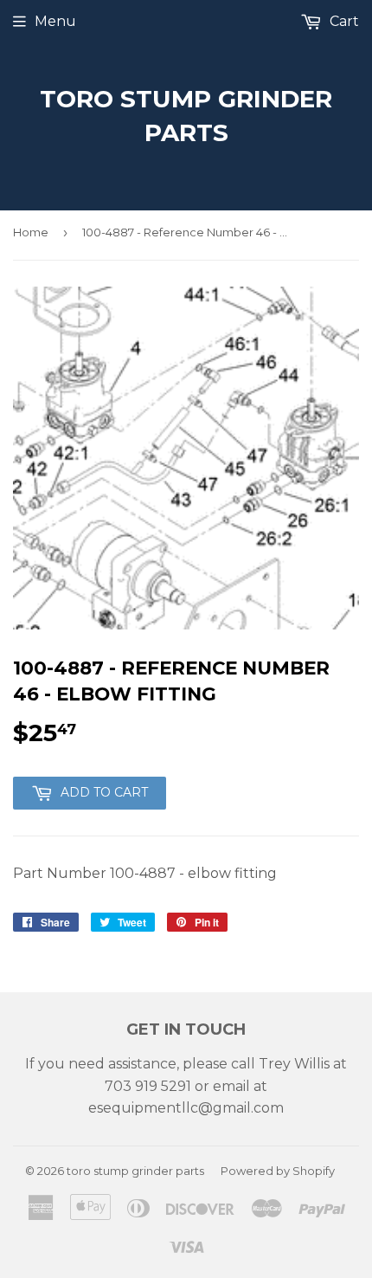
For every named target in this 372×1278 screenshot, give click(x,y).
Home (30, 232)
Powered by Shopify (278, 1171)
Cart (342, 21)
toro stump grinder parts (186, 115)
